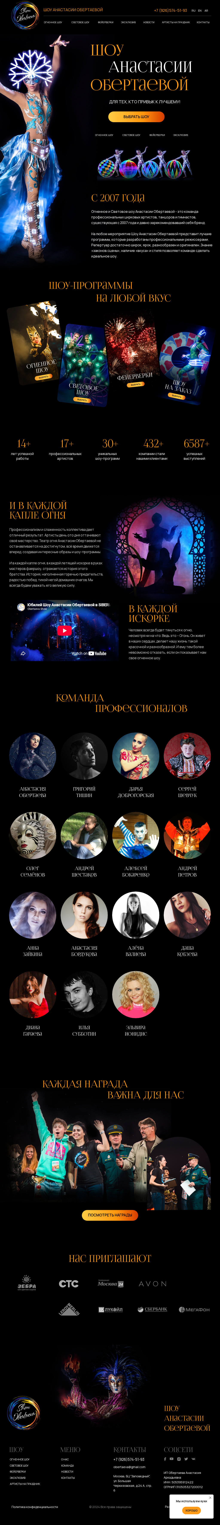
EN (200, 10)
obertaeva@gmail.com (129, 1467)
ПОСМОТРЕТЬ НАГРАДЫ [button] (110, 1215)
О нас (65, 1459)
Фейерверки (105, 22)
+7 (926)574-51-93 (170, 10)
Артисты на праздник (176, 22)
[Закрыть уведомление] (210, 1498)
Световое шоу (80, 22)
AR (206, 10)
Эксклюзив (128, 22)
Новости (148, 22)
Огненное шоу (53, 22)
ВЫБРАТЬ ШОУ (136, 116)
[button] (32, 766)
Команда (67, 1465)
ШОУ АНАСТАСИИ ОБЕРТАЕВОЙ (73, 9)
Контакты (203, 22)
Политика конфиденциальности (35, 1507)
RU (194, 10)
